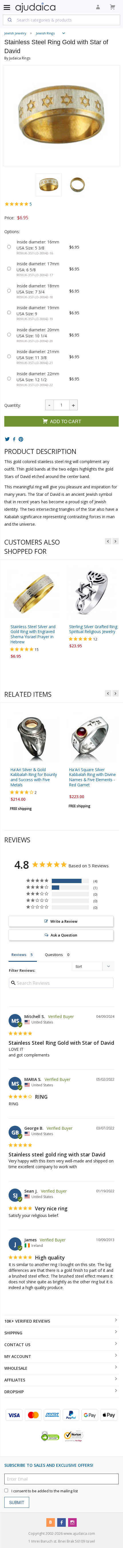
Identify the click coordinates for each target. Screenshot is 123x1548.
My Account (17, 1356)
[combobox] (61, 19)
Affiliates (14, 1380)
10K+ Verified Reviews (27, 1321)
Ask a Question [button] (64, 935)
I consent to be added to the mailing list (44, 1491)
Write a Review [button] (64, 921)
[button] (49, 184)
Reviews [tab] (18, 954)
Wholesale (15, 1368)
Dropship (14, 1391)
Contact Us (17, 1344)
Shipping (13, 1333)
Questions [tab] (54, 954)
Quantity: (12, 405)
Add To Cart (65, 421)
